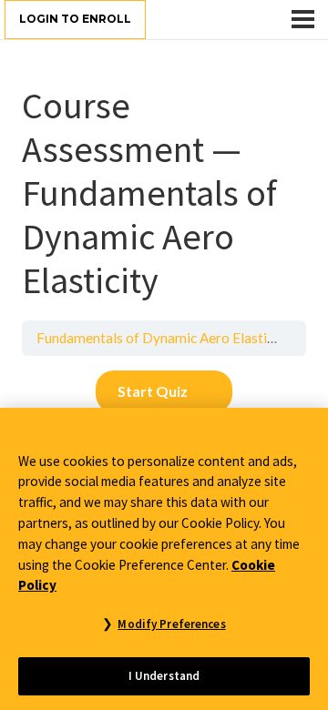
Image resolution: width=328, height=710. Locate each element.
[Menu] (303, 19)
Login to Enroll (75, 18)
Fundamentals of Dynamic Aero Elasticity (163, 338)
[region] (164, 559)
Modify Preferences (171, 624)
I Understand (164, 676)
